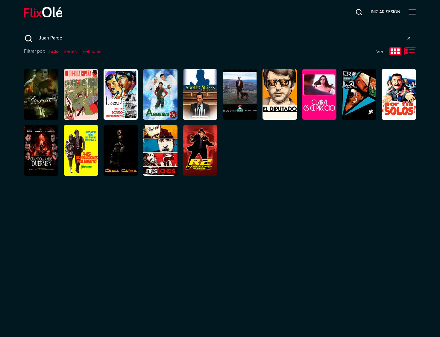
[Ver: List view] (410, 52)
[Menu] (412, 12)
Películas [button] (92, 51)
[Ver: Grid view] (395, 52)
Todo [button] (53, 51)
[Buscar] (354, 12)
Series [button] (70, 51)
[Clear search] (409, 38)
